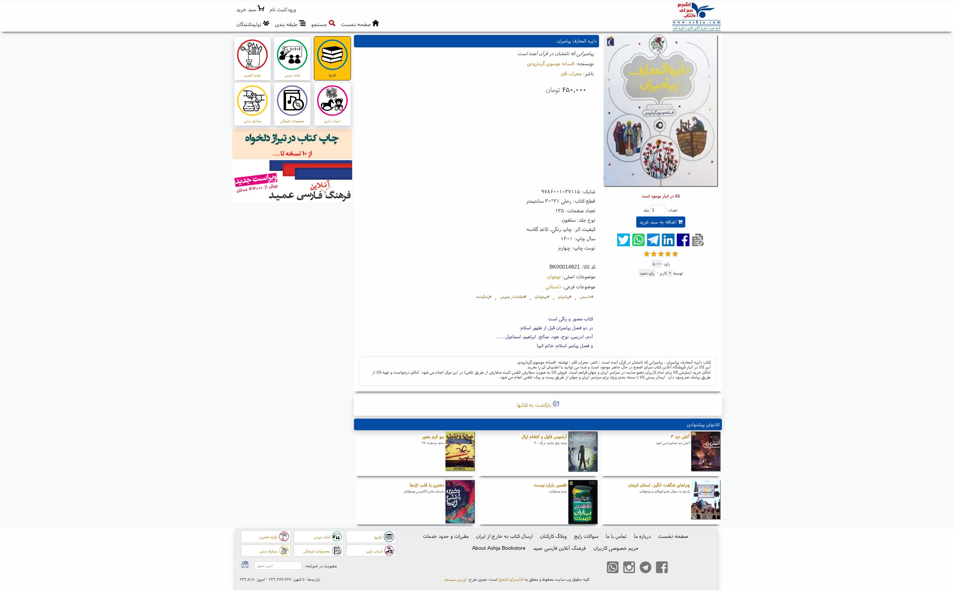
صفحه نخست (673, 536)
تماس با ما (616, 536)
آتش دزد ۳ (680, 436)
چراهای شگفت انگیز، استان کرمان (659, 485)
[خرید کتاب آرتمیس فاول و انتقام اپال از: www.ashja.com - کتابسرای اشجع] (583, 453)
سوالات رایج (586, 536)
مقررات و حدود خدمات (446, 536)
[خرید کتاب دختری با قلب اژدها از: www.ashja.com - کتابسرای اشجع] (460, 502)
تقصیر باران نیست (550, 485)
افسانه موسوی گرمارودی (550, 63)
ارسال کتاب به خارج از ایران (504, 536)
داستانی (553, 286)
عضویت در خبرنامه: (321, 566)
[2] (654, 253)
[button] (283, 9)
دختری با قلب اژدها (426, 485)
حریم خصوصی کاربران (616, 548)
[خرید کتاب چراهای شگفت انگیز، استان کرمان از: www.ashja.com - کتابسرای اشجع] (706, 502)
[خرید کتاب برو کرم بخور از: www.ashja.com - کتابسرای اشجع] (460, 453)
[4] (668, 253)
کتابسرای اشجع (511, 579)
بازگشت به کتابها (535, 405)
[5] (675, 253)
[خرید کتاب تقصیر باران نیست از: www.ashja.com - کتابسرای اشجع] (583, 502)
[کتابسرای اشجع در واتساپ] (612, 568)
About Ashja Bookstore (499, 548)
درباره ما (642, 536)
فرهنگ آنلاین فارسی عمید (559, 548)
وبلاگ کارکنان (553, 536)
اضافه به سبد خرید (659, 221)
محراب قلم (571, 73)
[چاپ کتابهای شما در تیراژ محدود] (292, 145)
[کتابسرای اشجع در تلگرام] (645, 568)
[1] (647, 253)
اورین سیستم (455, 579)
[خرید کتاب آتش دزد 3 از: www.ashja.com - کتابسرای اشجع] (706, 453)
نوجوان (554, 276)
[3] (661, 253)
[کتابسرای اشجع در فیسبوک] (661, 568)
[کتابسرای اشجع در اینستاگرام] (629, 568)
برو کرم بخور (433, 436)
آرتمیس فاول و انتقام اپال (544, 436)
